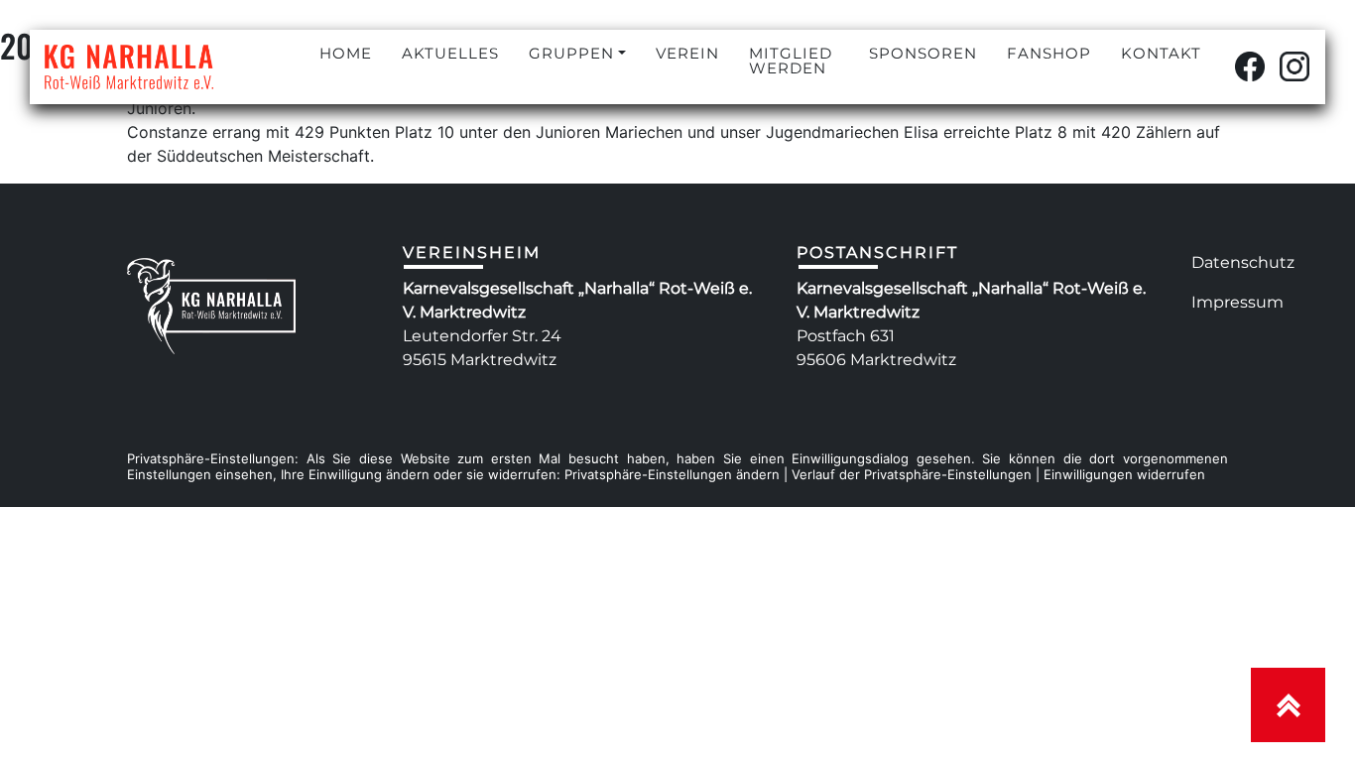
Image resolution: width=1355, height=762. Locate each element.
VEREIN (687, 53)
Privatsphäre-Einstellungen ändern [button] (672, 474)
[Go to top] (1288, 705)
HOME (345, 53)
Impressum (1237, 302)
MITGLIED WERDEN (790, 60)
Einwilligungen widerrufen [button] (1124, 474)
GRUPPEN (571, 53)
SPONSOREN (923, 53)
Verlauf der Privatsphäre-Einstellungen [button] (912, 474)
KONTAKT (1161, 53)
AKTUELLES (450, 53)
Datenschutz (1242, 262)
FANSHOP (1049, 53)
